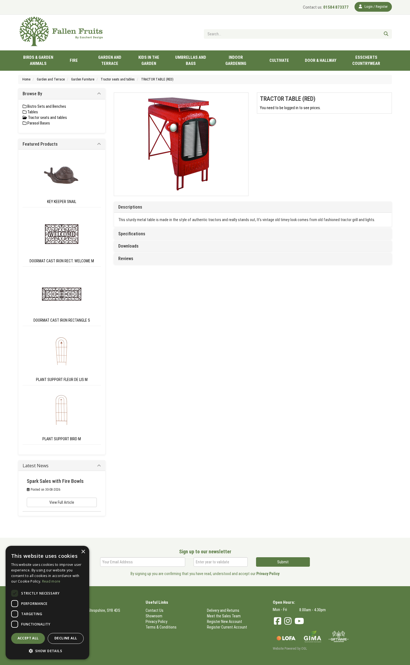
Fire (74, 60)
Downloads (128, 246)
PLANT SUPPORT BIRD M (61, 439)
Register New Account (224, 621)
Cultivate (279, 60)
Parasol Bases (38, 123)
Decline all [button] (65, 638)
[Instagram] (287, 621)
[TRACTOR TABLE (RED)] (181, 144)
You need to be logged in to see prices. (290, 108)
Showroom (154, 616)
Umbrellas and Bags (190, 60)
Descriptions (130, 207)
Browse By (32, 93)
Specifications (131, 233)
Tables (32, 112)
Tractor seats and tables (118, 79)
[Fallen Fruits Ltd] (61, 32)
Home (26, 79)
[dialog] (47, 602)
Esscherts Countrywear (366, 60)
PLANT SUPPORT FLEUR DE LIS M (62, 379)
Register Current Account (227, 627)
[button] (47, 650)
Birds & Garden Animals (38, 60)
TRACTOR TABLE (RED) (157, 79)
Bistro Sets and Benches (46, 106)
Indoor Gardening (235, 60)
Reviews (125, 258)
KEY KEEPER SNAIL (61, 201)
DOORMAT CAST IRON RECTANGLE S (61, 320)
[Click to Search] (386, 34)
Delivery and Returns (223, 610)
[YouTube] (299, 621)
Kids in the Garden (148, 60)
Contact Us (154, 610)
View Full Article (61, 502)
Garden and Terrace (109, 60)
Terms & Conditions (161, 627)
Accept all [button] (28, 638)
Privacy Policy (267, 573)
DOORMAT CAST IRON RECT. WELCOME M (62, 261)
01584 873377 (326, 7)
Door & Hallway (320, 60)
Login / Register (376, 6)
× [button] (83, 552)
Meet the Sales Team (224, 616)
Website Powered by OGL (290, 649)
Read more (51, 581)
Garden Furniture (82, 79)
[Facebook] (277, 621)
